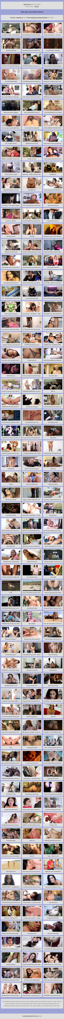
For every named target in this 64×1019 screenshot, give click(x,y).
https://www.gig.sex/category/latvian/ (37, 17)
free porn (12, 17)
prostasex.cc (19, 17)
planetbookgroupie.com (29, 1016)
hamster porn (27, 4)
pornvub (36, 6)
